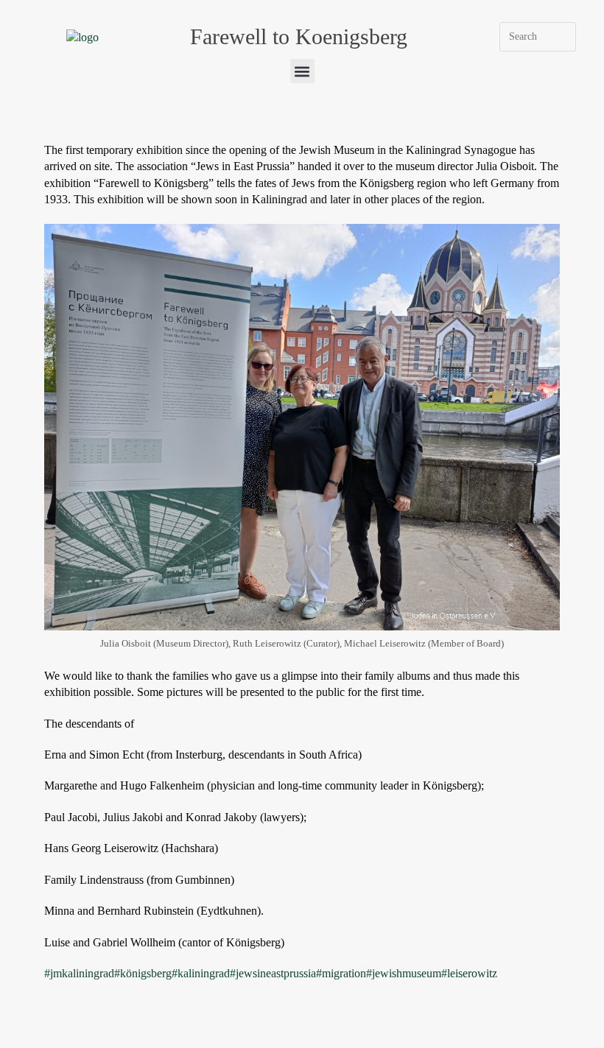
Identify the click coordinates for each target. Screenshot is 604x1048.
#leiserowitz (469, 973)
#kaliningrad (201, 973)
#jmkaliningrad (79, 973)
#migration (341, 973)
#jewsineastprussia (273, 973)
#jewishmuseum (403, 973)
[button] (302, 71)
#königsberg (143, 973)
